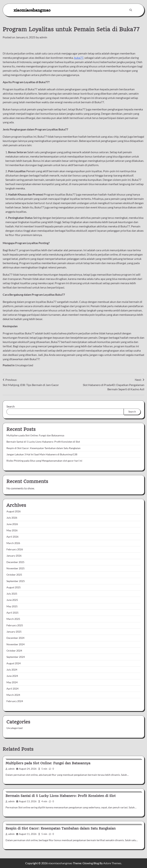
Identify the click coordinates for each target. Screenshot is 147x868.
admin (43, 37)
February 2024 (14, 701)
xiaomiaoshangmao (32, 10)
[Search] (130, 10)
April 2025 (12, 612)
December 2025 (15, 562)
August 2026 (13, 511)
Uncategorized (24, 365)
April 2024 (12, 688)
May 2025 (12, 606)
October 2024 (14, 650)
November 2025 (15, 568)
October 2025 (14, 574)
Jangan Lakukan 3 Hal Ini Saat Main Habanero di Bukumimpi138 (41, 454)
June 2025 (12, 599)
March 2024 (13, 694)
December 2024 (15, 637)
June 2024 (12, 675)
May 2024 (12, 682)
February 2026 (14, 549)
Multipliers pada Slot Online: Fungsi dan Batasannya (35, 435)
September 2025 (15, 581)
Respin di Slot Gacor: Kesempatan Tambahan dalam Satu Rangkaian (43, 448)
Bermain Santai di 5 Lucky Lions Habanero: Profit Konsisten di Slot (43, 441)
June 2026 (12, 524)
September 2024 (15, 656)
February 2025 (14, 625)
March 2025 (13, 618)
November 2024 (15, 644)
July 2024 (11, 669)
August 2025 (13, 587)
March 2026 (13, 543)
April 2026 (12, 536)
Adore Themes (112, 863)
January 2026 (14, 555)
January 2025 (14, 631)
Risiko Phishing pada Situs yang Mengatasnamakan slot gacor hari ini (44, 460)
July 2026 (11, 517)
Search (10, 406)
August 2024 (13, 663)
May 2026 (12, 530)
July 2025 (11, 593)
